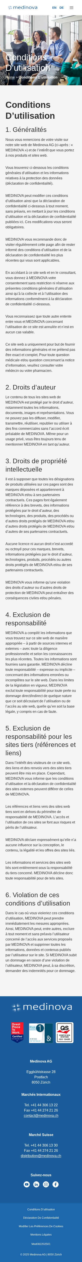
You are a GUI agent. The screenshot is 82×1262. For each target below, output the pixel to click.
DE (61, 7)
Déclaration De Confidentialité (41, 1217)
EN (54, 7)
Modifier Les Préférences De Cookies (41, 1226)
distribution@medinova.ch (41, 1156)
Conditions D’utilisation (41, 1209)
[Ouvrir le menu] (71, 7)
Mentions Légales (41, 1234)
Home (10, 77)
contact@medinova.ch (41, 1115)
